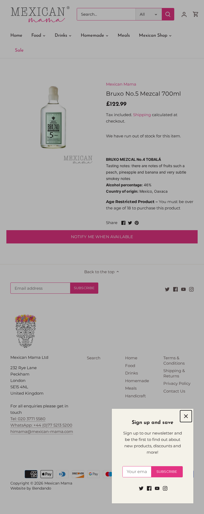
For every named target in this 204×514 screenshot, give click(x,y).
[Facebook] (149, 488)
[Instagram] (165, 488)
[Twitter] (141, 488)
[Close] (186, 416)
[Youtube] (157, 488)
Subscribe (166, 472)
